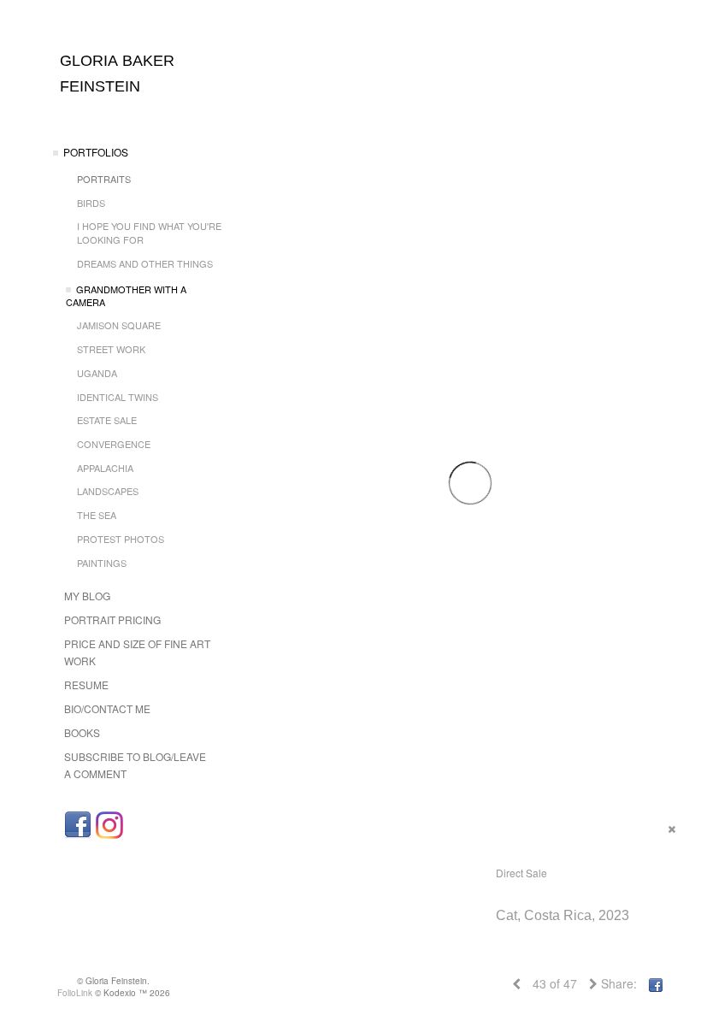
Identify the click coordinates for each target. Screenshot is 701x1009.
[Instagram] (109, 825)
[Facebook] (77, 825)
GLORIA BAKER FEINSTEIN (117, 73)
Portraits (104, 179)
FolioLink (74, 993)
